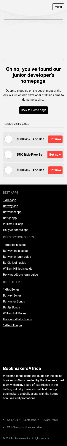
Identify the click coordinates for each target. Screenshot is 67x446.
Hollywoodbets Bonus (17, 319)
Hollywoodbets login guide (20, 274)
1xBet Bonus (11, 289)
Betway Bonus (12, 295)
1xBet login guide (14, 245)
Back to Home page (33, 110)
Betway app (10, 206)
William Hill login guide (18, 268)
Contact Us (29, 419)
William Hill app (13, 224)
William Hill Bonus (14, 313)
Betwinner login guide (17, 257)
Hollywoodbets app (15, 230)
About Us (12, 419)
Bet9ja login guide (14, 262)
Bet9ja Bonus (11, 307)
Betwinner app (12, 212)
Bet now (55, 139)
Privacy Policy (50, 419)
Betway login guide (15, 251)
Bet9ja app (10, 218)
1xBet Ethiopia (12, 325)
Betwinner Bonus (14, 301)
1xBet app (9, 200)
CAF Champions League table (24, 427)
